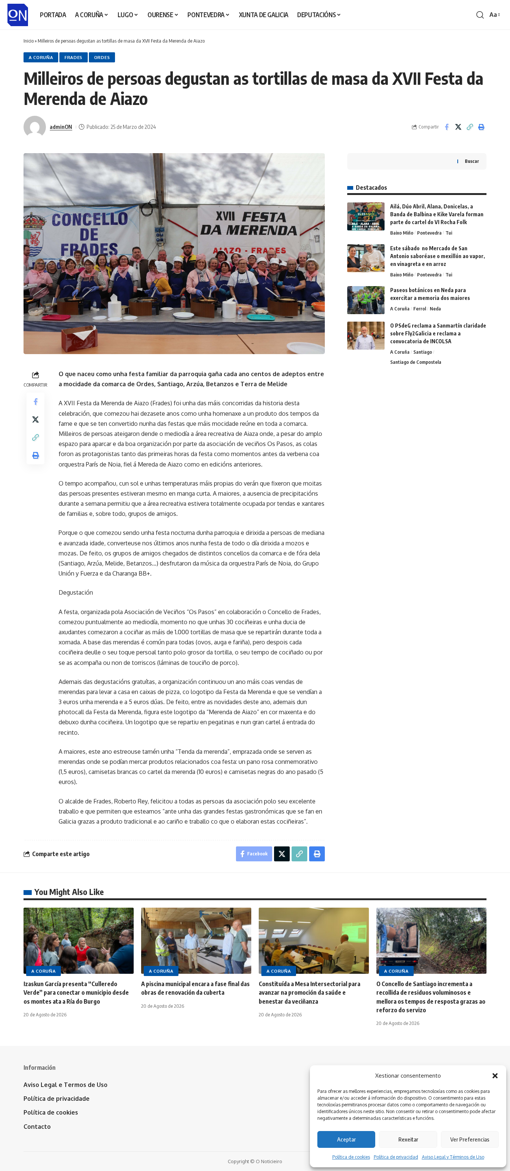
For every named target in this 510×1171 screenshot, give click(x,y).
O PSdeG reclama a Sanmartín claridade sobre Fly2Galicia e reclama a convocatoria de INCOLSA (438, 333)
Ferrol (419, 309)
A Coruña (41, 57)
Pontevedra (429, 233)
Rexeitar (408, 1139)
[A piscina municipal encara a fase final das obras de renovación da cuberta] (196, 941)
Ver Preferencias (469, 1139)
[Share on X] (458, 127)
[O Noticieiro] (17, 15)
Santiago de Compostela (415, 362)
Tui (448, 233)
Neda (435, 309)
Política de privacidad (396, 1157)
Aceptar (346, 1139)
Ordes (102, 57)
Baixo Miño (401, 233)
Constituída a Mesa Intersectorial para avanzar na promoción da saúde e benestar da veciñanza (309, 992)
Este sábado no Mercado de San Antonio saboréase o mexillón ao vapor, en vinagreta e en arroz (437, 256)
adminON (61, 126)
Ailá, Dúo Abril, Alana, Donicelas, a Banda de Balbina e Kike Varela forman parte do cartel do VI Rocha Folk (436, 214)
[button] (495, 1075)
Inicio (29, 41)
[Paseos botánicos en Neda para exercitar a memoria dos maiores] (366, 300)
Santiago (422, 352)
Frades (74, 57)
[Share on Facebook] (446, 127)
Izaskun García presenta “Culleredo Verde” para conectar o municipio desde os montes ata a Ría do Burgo (76, 992)
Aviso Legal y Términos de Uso (453, 1157)
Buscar (472, 161)
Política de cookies (351, 1157)
